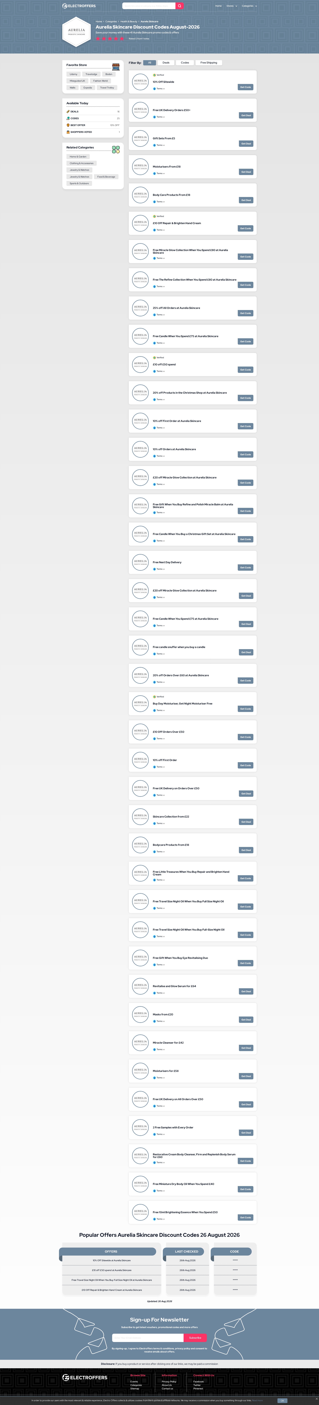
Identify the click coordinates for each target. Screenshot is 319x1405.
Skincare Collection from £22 (171, 816)
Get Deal (246, 115)
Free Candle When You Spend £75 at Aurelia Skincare (185, 336)
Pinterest (198, 1388)
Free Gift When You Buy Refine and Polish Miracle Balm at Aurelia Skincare (193, 506)
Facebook (198, 1381)
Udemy (73, 74)
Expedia (88, 87)
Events (134, 1381)
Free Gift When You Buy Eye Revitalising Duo (180, 958)
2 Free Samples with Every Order (173, 1127)
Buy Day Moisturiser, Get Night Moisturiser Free (182, 703)
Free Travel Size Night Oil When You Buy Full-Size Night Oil (188, 929)
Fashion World (100, 80)
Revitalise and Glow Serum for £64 (174, 986)
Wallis (72, 87)
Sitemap (134, 1388)
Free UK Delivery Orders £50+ (172, 110)
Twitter (197, 1385)
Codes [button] (185, 62)
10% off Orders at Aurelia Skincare (174, 449)
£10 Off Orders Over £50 (168, 732)
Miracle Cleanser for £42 (168, 1042)
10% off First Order (165, 760)
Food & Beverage (106, 176)
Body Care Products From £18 (171, 195)
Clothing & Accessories (81, 163)
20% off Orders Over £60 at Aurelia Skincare (181, 675)
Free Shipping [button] (209, 62)
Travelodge (91, 74)
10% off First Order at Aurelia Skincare (177, 421)
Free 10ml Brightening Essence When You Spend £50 (185, 1212)
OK (282, 1400)
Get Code (245, 87)
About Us (167, 1385)
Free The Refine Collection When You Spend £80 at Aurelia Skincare (194, 279)
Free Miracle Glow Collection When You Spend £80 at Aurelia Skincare (190, 251)
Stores (230, 5)
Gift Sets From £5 (164, 138)
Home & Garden (78, 156)
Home (218, 5)
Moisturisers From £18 (167, 166)
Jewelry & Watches (79, 169)
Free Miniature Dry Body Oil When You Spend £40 (183, 1184)
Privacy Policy (169, 1381)
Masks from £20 (163, 1014)
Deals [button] (166, 62)
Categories (247, 5)
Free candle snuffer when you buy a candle (179, 647)
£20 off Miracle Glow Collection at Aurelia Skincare (184, 477)
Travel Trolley (107, 87)
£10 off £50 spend (164, 364)
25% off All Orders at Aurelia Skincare (176, 308)
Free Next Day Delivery (167, 562)
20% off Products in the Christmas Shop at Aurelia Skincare (190, 392)
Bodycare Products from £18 (171, 845)
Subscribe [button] (195, 1338)
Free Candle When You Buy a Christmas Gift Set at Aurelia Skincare (194, 534)
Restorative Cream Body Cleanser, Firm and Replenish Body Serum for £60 (194, 1156)
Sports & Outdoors (79, 183)
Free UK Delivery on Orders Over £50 (176, 788)
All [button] (149, 62)
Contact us (167, 1388)
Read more (257, 1400)
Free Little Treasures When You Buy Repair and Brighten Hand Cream (191, 873)
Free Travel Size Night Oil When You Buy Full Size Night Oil (188, 901)
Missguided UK (77, 80)
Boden (109, 74)
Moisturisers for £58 (166, 1071)
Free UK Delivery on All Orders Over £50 (178, 1099)
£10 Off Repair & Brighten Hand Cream (177, 223)
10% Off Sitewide (163, 82)
